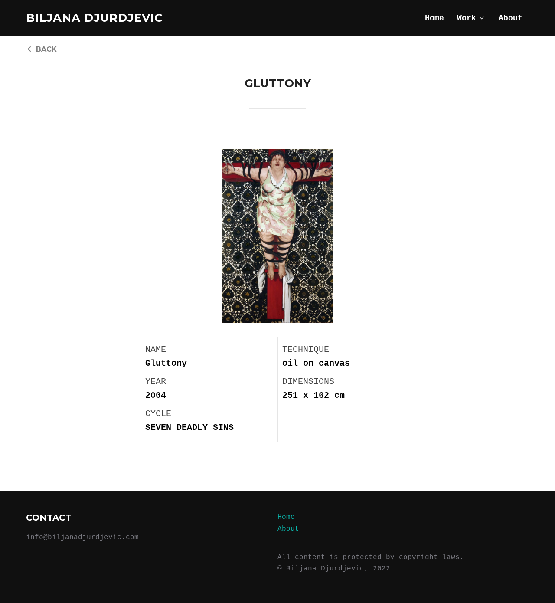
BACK (45, 49)
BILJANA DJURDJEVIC (94, 18)
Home (434, 18)
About (510, 18)
